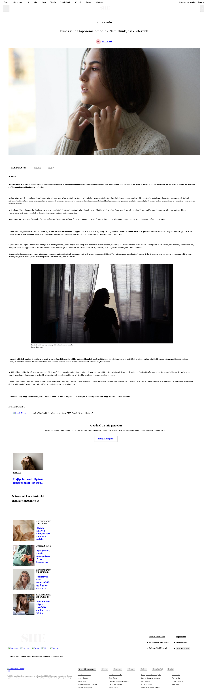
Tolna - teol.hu (176, 675)
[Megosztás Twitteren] (193, 176)
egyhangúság (104, 22)
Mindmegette (17, 2)
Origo (6, 2)
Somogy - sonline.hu (146, 684)
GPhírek (78, 2)
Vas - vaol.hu (176, 678)
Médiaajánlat (181, 642)
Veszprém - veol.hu (177, 681)
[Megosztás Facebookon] (187, 176)
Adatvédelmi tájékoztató (158, 642)
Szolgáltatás (157, 669)
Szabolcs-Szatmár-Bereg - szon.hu (150, 687)
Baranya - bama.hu (83, 678)
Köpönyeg (99, 2)
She (35, 2)
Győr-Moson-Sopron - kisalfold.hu (119, 681)
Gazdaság (117, 669)
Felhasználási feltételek (158, 648)
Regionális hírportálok (87, 669)
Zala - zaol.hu (176, 684)
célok (37, 168)
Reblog (88, 2)
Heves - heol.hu (113, 687)
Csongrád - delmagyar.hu (85, 687)
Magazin (131, 669)
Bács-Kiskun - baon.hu (84, 675)
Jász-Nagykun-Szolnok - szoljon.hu (151, 675)
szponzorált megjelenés (43, 571)
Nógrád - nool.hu (145, 681)
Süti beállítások (183, 648)
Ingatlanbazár (65, 2)
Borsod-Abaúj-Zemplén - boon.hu (87, 684)
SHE (69, 413)
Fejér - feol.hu (113, 678)
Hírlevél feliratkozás (157, 637)
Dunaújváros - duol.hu (115, 675)
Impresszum (181, 637)
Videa (44, 2)
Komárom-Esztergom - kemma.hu (150, 678)
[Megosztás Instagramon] (32, 510)
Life (28, 2)
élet (51, 168)
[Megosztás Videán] (48, 510)
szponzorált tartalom (43, 522)
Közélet (104, 669)
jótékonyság (43, 546)
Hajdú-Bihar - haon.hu (115, 684)
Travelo (53, 2)
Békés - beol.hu (82, 681)
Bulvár (143, 669)
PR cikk (17, 473)
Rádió (170, 669)
